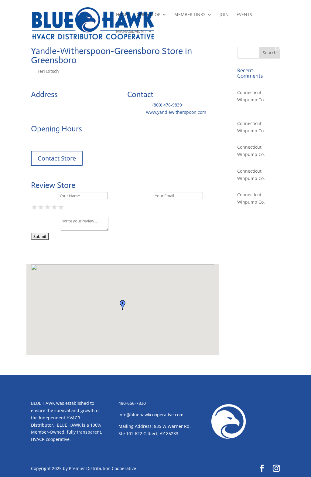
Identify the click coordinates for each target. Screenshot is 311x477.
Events (244, 14)
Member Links (190, 14)
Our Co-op (148, 14)
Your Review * (45, 229)
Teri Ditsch (48, 71)
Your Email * (140, 195)
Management (131, 31)
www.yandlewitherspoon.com (176, 112)
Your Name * (44, 195)
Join (224, 14)
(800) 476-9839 (167, 105)
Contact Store (57, 158)
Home (122, 14)
